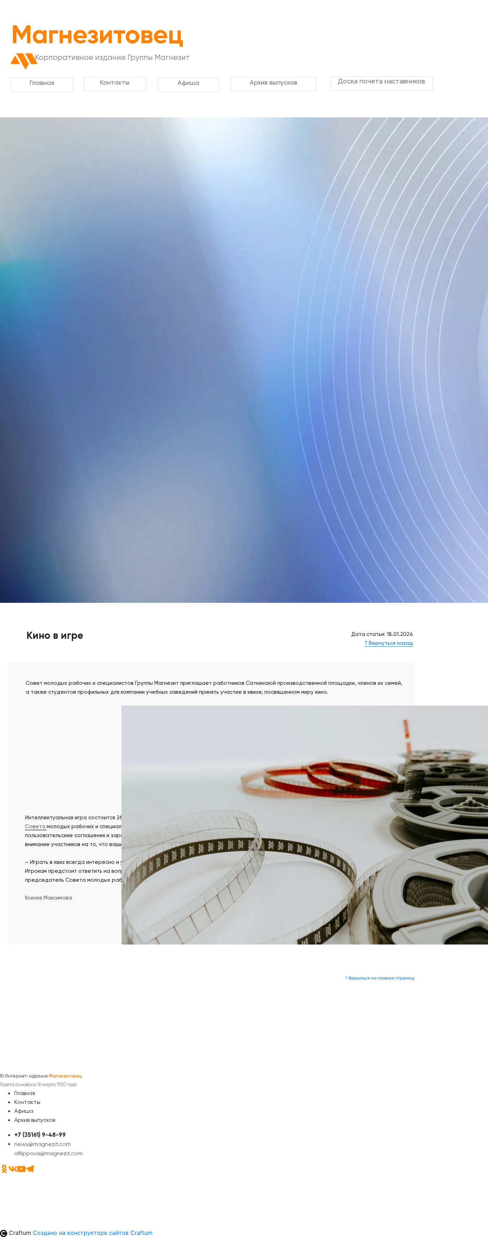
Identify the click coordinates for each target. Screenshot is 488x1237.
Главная (24, 1093)
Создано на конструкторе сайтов (93, 1232)
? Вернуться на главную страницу (380, 978)
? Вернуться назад (388, 643)
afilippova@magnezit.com (48, 1153)
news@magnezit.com (42, 1144)
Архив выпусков (34, 1119)
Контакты (27, 1102)
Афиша (23, 1111)
